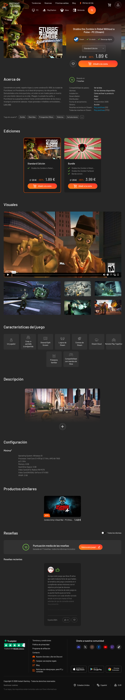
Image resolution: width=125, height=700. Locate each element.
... (82, 117)
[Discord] (78, 647)
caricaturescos (72, 117)
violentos (60, 117)
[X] (85, 647)
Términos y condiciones (41, 640)
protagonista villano (46, 117)
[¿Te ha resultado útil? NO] (74, 619)
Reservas (48, 3)
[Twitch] (112, 647)
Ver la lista (98, 88)
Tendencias (36, 3)
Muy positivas (99, 107)
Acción (96, 104)
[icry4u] (51, 570)
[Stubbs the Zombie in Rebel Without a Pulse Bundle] (82, 159)
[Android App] (96, 669)
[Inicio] (12, 5)
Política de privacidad (40, 644)
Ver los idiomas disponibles (104, 90)
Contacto (36, 652)
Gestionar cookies (11, 685)
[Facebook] (98, 647)
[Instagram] (92, 647)
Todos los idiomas (114, 533)
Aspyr (96, 96)
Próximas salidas (62, 3)
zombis (22, 117)
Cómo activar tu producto (104, 93)
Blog (74, 3)
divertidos (32, 117)
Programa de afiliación (41, 648)
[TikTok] (118, 647)
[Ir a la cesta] (109, 5)
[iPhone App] (79, 669)
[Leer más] (62, 593)
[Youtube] (105, 647)
